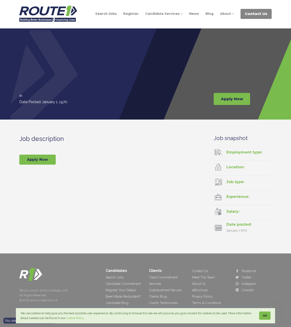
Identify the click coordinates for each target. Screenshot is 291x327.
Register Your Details (121, 290)
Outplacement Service (165, 290)
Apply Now (232, 99)
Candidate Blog (117, 303)
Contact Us (200, 271)
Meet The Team (203, 277)
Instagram (248, 284)
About (226, 14)
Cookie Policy (75, 318)
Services (155, 284)
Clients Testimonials (163, 303)
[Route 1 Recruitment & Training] (30, 274)
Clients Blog (158, 296)
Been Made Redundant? (123, 296)
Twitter (246, 277)
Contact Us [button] (256, 14)
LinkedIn (247, 290)
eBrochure (200, 290)
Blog (209, 14)
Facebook (248, 271)
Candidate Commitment (123, 284)
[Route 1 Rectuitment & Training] (50, 14)
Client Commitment (163, 277)
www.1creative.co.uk (44, 300)
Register (131, 14)
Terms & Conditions (206, 303)
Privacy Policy (202, 296)
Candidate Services (163, 14)
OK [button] (265, 315)
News (194, 14)
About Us (199, 284)
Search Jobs (106, 14)
